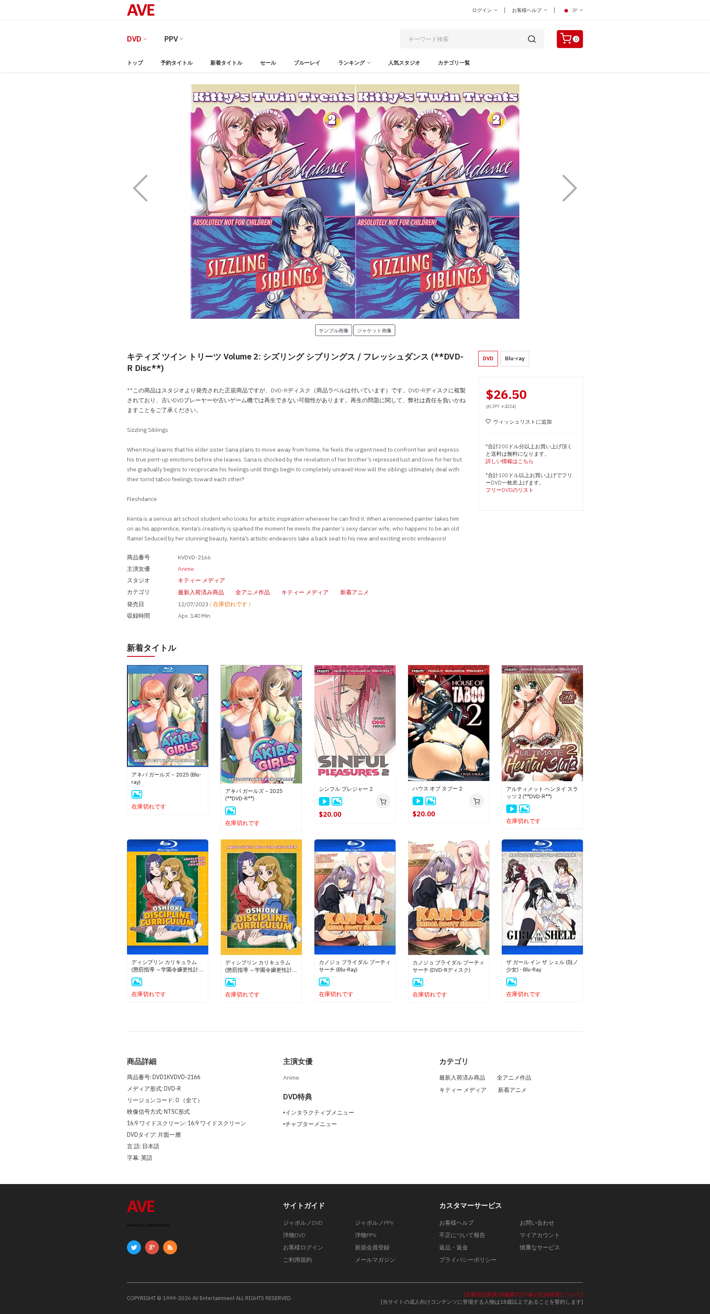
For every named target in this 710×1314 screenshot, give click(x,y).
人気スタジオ (404, 62)
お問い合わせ (537, 1222)
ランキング (351, 62)
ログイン (482, 10)
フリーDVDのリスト (510, 490)
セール (268, 62)
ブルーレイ (307, 62)
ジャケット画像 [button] (374, 330)
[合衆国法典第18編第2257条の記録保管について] (523, 1294)
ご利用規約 (297, 1259)
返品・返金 (453, 1247)
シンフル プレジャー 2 (346, 789)
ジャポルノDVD (303, 1222)
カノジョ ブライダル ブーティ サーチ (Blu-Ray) (355, 966)
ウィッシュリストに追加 (522, 421)
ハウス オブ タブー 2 (437, 788)
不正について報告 (462, 1235)
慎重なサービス (540, 1247)
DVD (134, 39)
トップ (135, 62)
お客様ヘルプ (527, 10)
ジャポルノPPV (374, 1222)
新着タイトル (226, 62)
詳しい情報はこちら (510, 461)
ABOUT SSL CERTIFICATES (148, 1225)
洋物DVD (294, 1235)
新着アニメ (354, 592)
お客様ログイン (303, 1247)
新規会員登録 (372, 1247)
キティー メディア (201, 580)
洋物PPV (365, 1235)
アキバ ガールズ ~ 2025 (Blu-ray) (166, 778)
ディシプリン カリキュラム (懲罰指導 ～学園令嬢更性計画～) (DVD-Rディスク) (261, 966)
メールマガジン (375, 1259)
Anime (186, 568)
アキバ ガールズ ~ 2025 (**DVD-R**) (254, 795)
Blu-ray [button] (515, 358)
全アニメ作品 (252, 592)
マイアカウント (540, 1235)
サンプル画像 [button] (333, 330)
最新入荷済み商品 (201, 592)
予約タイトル (177, 62)
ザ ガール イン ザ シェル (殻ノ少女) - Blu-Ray (542, 966)
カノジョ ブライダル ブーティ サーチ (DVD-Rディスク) (448, 966)
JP (575, 10)
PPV (171, 39)
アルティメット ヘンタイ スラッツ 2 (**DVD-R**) (542, 793)
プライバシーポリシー (468, 1259)
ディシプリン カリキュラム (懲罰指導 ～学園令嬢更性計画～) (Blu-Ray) (167, 966)
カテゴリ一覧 (454, 62)
